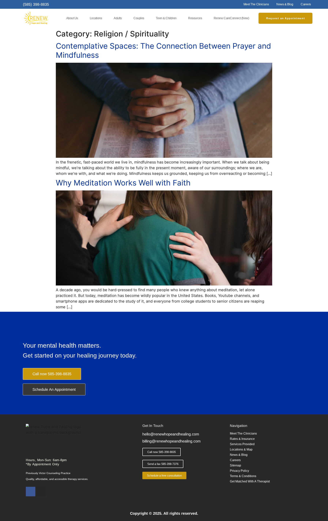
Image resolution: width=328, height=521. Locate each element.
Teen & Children (166, 18)
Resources (195, 18)
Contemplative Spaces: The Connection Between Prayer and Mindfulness (163, 50)
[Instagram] (41, 491)
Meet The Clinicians (256, 4)
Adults (118, 18)
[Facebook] (30, 491)
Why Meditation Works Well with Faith (123, 182)
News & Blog (284, 4)
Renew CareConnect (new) (231, 18)
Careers (306, 4)
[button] (162, 464)
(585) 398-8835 (36, 4)
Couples (138, 18)
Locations (96, 18)
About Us (72, 18)
